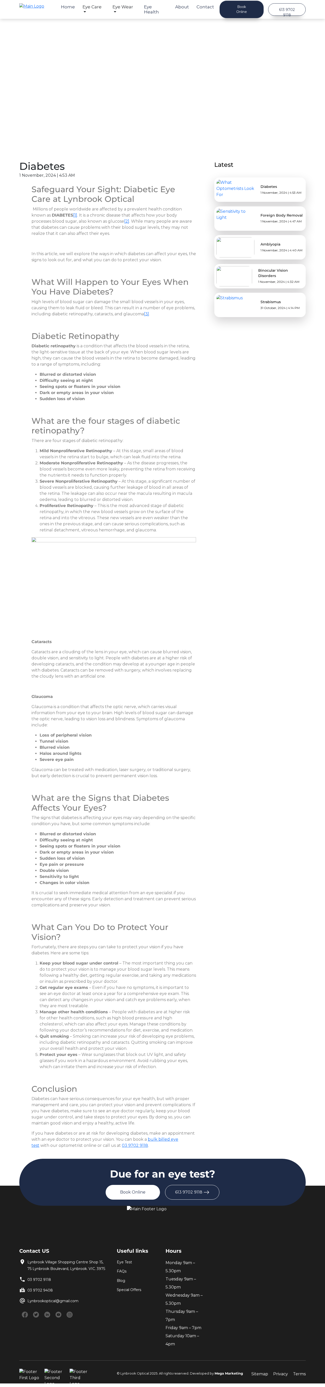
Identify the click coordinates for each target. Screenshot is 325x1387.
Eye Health (151, 9)
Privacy (280, 1374)
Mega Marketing (229, 1373)
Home (68, 6)
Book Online (241, 9)
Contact (205, 6)
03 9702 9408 (40, 1290)
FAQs (121, 1271)
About (182, 6)
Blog (121, 1280)
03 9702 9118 (39, 1279)
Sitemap (259, 1374)
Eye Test (124, 1262)
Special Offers (129, 1289)
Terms (299, 1374)
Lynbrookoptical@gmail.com (52, 1301)
